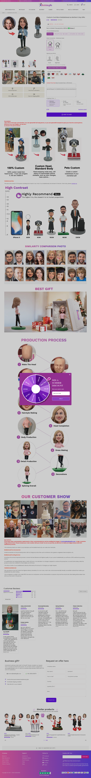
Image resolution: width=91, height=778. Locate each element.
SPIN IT (61, 398)
